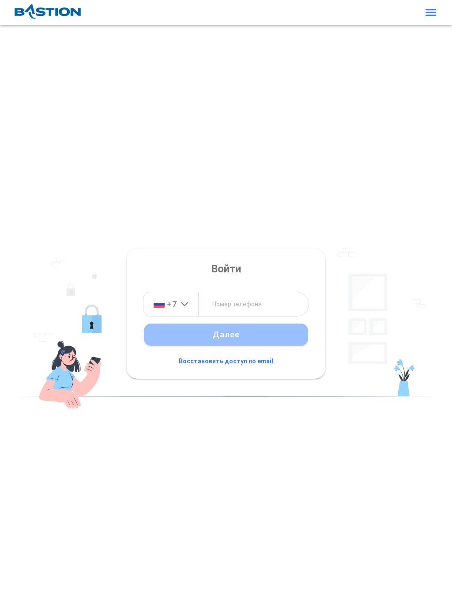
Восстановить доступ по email (226, 361)
